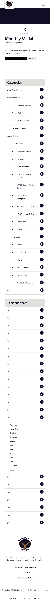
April (11, 457)
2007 (9, 507)
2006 (9, 515)
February (13, 466)
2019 (9, 364)
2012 (9, 418)
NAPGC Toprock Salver (25, 214)
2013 (9, 410)
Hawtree (20, 159)
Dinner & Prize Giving (20, 121)
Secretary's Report (19, 128)
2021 (9, 349)
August (12, 441)
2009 (9, 492)
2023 (9, 333)
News (9, 290)
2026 (9, 310)
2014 (9, 402)
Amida (19, 244)
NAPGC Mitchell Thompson (23, 197)
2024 (9, 326)
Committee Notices (14, 98)
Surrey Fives (21, 221)
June (11, 449)
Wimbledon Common (25, 283)
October (13, 433)
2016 (9, 387)
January (13, 470)
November (14, 429)
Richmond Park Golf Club (9, 4)
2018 (9, 371)
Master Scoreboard (25, 567)
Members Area (25, 578)
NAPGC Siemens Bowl (25, 206)
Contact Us (26, 598)
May (11, 453)
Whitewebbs (21, 229)
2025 (9, 318)
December (14, 425)
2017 (9, 379)
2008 (9, 500)
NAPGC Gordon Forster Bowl (25, 186)
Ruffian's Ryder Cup (24, 275)
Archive (36, 598)
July (11, 445)
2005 (9, 523)
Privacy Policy (14, 598)
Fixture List (25, 572)
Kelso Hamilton (23, 167)
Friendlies (16, 237)
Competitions (18, 43)
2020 (9, 356)
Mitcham (20, 260)
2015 (9, 395)
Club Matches (17, 144)
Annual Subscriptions (20, 113)
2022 (9, 341)
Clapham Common (24, 151)
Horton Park (21, 252)
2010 (9, 484)
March (12, 461)
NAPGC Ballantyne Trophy (24, 176)
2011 (9, 477)
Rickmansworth (23, 267)
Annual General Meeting (21, 105)
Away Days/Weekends (15, 90)
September (14, 437)
